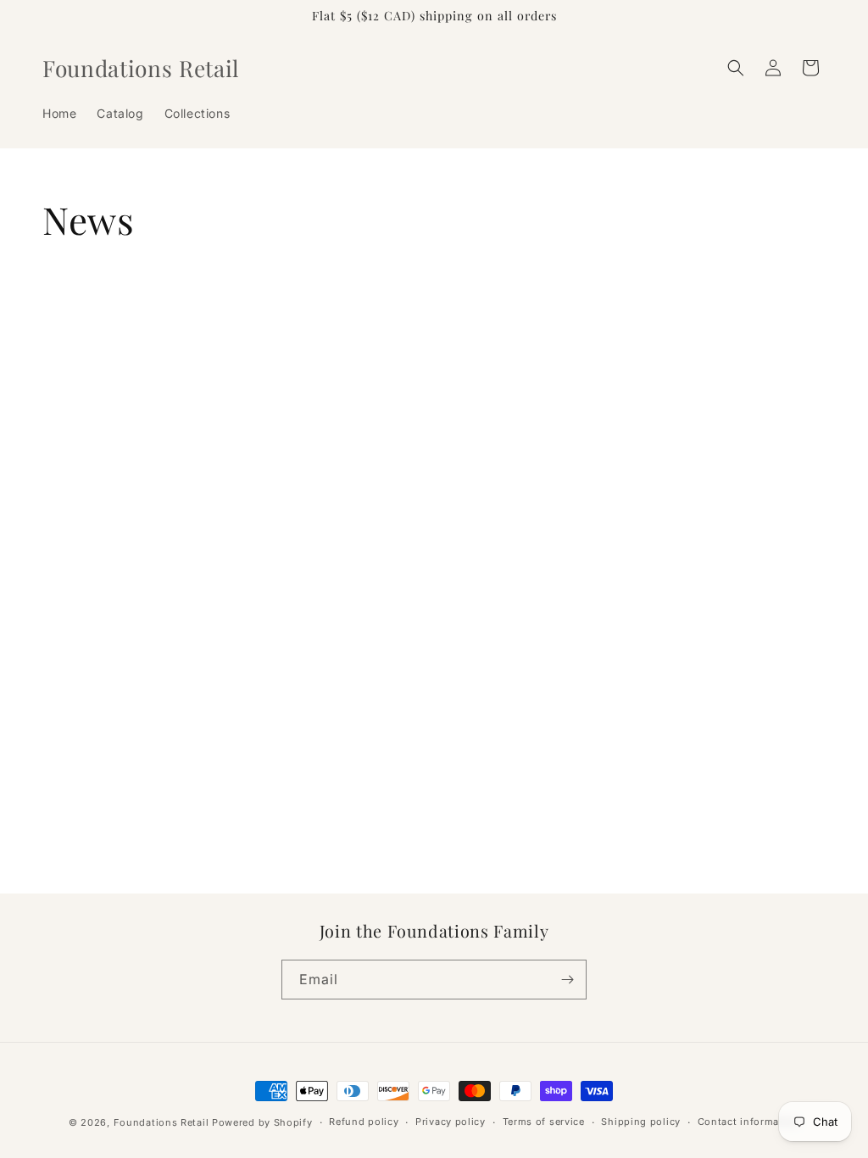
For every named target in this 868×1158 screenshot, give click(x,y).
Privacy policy (450, 1121)
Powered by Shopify (262, 1122)
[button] (735, 67)
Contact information (748, 1121)
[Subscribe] (567, 979)
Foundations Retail (161, 1122)
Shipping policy (641, 1121)
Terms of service (544, 1121)
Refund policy (363, 1121)
